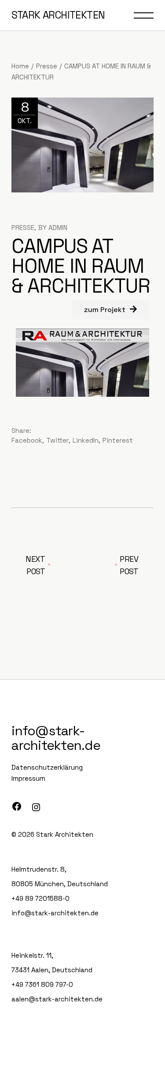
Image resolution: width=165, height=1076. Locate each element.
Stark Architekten (64, 834)
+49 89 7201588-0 (40, 898)
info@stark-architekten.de (55, 738)
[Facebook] (16, 806)
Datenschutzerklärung (47, 767)
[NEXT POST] (118, 565)
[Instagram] (36, 807)
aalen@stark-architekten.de (57, 999)
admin (57, 227)
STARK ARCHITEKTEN (58, 15)
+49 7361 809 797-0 (42, 984)
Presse (46, 66)
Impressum (28, 778)
